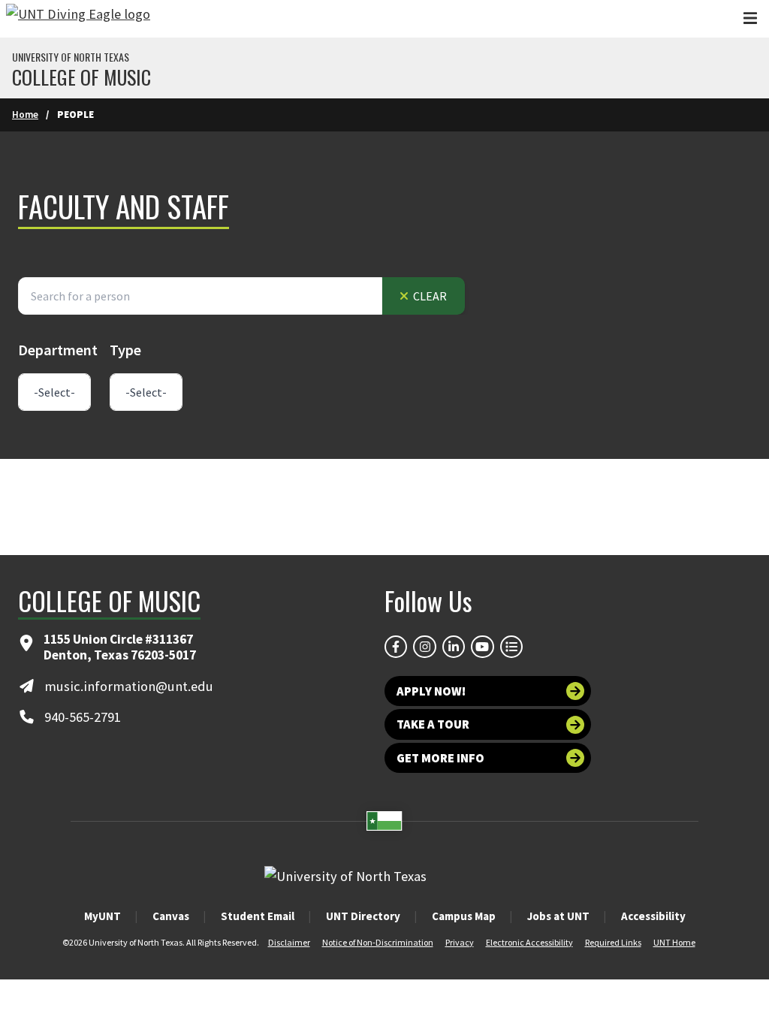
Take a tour (433, 724)
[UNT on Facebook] (395, 646)
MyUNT (102, 916)
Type (125, 350)
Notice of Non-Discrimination (377, 942)
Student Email (257, 916)
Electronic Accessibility (529, 942)
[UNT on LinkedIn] (453, 646)
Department (58, 350)
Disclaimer (289, 942)
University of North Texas (70, 57)
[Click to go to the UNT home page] (78, 19)
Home (25, 114)
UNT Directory (363, 916)
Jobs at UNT (558, 916)
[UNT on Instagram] (424, 646)
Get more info (440, 757)
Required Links (613, 942)
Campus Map (464, 916)
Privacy (459, 942)
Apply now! (431, 691)
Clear (429, 295)
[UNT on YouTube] (482, 646)
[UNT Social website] (511, 646)
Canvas (170, 916)
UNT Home (674, 942)
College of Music (81, 77)
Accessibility (653, 916)
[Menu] (750, 18)
